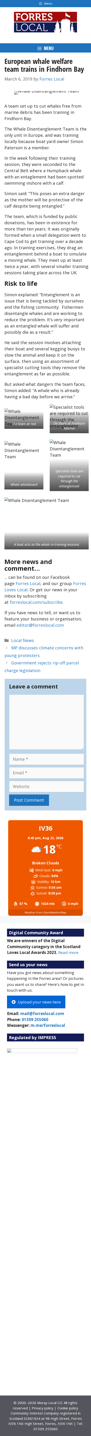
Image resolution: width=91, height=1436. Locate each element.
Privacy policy (42, 1408)
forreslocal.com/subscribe (36, 602)
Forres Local (28, 583)
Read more (68, 952)
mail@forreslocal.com (42, 1013)
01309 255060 (35, 1019)
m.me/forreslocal (48, 1025)
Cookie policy (67, 1408)
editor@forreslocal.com (40, 625)
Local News (22, 640)
